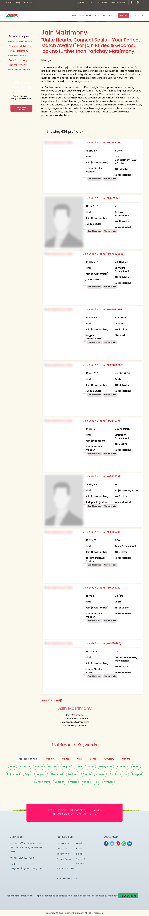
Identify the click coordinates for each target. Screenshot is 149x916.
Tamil (78, 766)
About (9, 2)
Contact (28, 2)
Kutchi (73, 781)
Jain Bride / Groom (110, 159)
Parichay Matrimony (67, 878)
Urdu (124, 774)
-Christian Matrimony (20, 46)
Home (74, 15)
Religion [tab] (49, 758)
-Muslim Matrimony (19, 69)
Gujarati (25, 766)
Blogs (79, 853)
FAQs (79, 848)
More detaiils (110, 178)
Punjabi (66, 766)
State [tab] (93, 758)
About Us (62, 848)
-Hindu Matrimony (18, 51)
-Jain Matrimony (17, 55)
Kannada (122, 766)
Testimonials (64, 853)
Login (123, 15)
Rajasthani (13, 774)
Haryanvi (41, 774)
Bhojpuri (137, 774)
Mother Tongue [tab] (28, 758)
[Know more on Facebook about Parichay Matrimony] (132, 2)
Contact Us (108, 15)
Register (138, 15)
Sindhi (113, 774)
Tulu (96, 781)
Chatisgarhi (43, 781)
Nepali (85, 781)
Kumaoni (59, 781)
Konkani (108, 781)
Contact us (63, 843)
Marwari (100, 774)
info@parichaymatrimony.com (111, 2)
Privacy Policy (64, 858)
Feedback (81, 843)
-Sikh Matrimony (17, 65)
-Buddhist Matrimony (20, 41)
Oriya (27, 774)
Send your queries (21, 108)
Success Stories (65, 868)
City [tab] (79, 758)
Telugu (90, 766)
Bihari (136, 766)
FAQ (18, 2)
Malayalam (105, 766)
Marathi (52, 766)
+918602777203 (85, 2)
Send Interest (94, 178)
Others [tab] (126, 758)
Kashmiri (73, 774)
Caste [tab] (65, 758)
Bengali (38, 766)
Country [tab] (109, 758)
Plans (95, 15)
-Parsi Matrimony (18, 60)
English (87, 774)
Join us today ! (128, 895)
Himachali (57, 774)
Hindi (12, 766)
